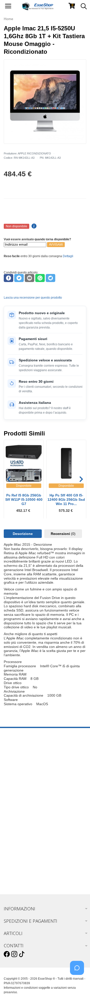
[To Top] (78, 983)
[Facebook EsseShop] (7, 954)
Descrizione (23, 534)
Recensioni (63, 534)
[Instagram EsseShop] (14, 954)
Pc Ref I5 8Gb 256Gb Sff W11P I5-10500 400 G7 (23, 499)
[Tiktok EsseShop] (22, 954)
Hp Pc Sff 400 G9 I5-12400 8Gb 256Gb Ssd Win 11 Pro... (66, 499)
